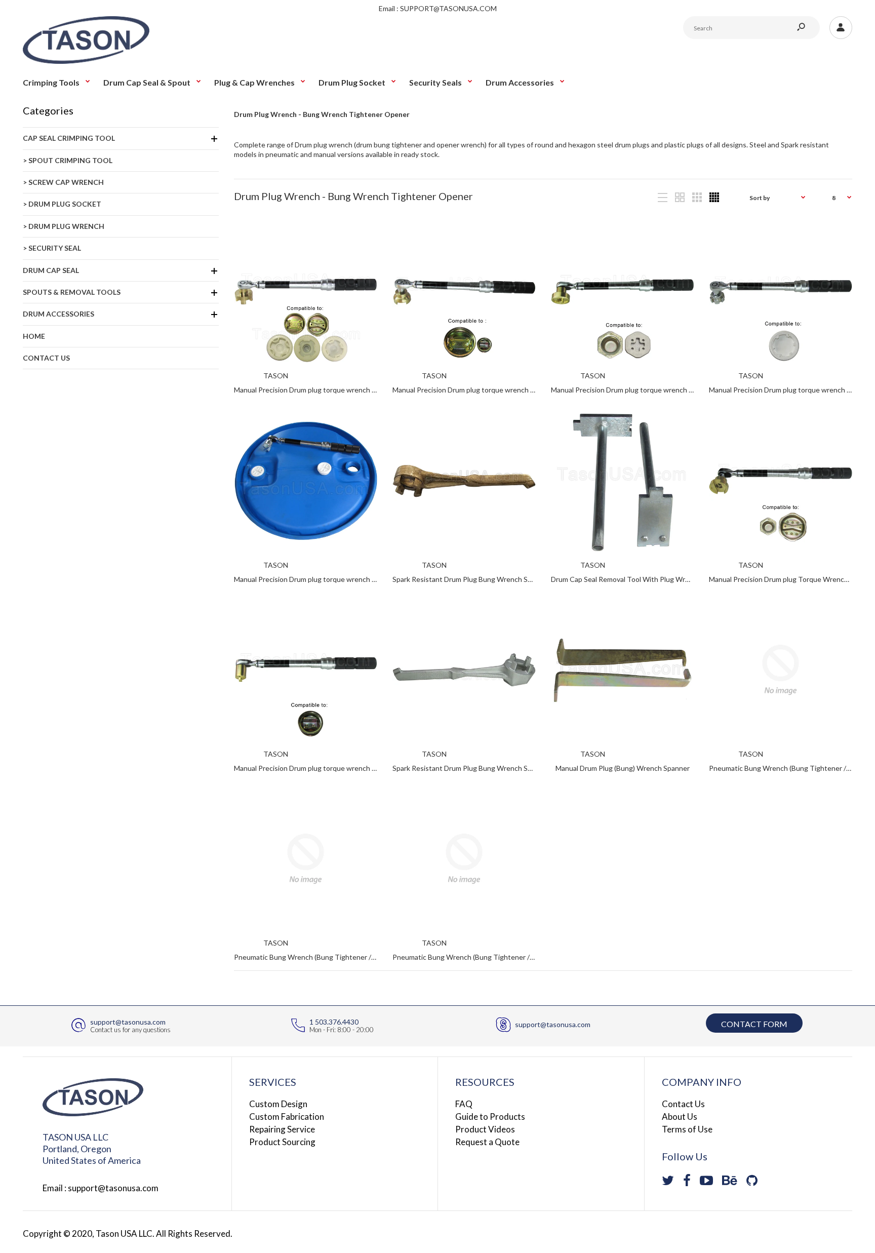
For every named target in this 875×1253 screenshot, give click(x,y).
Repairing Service (282, 1129)
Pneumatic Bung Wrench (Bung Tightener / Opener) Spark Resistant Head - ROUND (525, 957)
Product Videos (485, 1129)
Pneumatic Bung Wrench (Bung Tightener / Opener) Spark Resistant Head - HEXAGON (372, 957)
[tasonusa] (86, 61)
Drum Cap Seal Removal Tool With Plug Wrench (626, 579)
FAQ (463, 1104)
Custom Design (278, 1104)
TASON (275, 375)
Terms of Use (687, 1129)
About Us (679, 1116)
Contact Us (683, 1104)
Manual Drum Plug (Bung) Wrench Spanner (622, 768)
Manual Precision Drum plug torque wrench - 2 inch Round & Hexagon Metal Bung (362, 390)
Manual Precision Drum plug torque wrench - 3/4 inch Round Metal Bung (347, 768)
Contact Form (754, 1024)
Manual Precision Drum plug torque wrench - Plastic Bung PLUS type (342, 579)
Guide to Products (490, 1116)
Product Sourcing (282, 1142)
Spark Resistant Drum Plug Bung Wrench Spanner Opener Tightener (501, 579)
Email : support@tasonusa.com (100, 1188)
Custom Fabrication (286, 1116)
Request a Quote (487, 1142)
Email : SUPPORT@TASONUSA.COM (438, 8)
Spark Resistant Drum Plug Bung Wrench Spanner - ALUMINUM (493, 768)
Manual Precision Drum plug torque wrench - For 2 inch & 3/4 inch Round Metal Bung (525, 390)
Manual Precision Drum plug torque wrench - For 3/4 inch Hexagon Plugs (665, 390)
